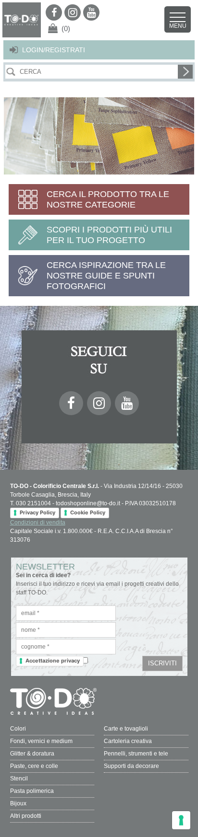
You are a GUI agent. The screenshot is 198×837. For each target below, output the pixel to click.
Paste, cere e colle (34, 766)
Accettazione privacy (52, 660)
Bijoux (18, 803)
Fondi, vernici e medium (41, 741)
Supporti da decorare (131, 766)
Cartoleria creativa (128, 741)
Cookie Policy (87, 512)
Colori (18, 728)
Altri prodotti (25, 816)
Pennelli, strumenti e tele (136, 753)
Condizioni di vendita (37, 522)
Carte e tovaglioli (126, 728)
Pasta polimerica (32, 791)
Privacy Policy (37, 512)
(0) (66, 28)
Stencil (19, 778)
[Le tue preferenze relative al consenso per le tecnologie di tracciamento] (181, 820)
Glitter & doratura (32, 753)
